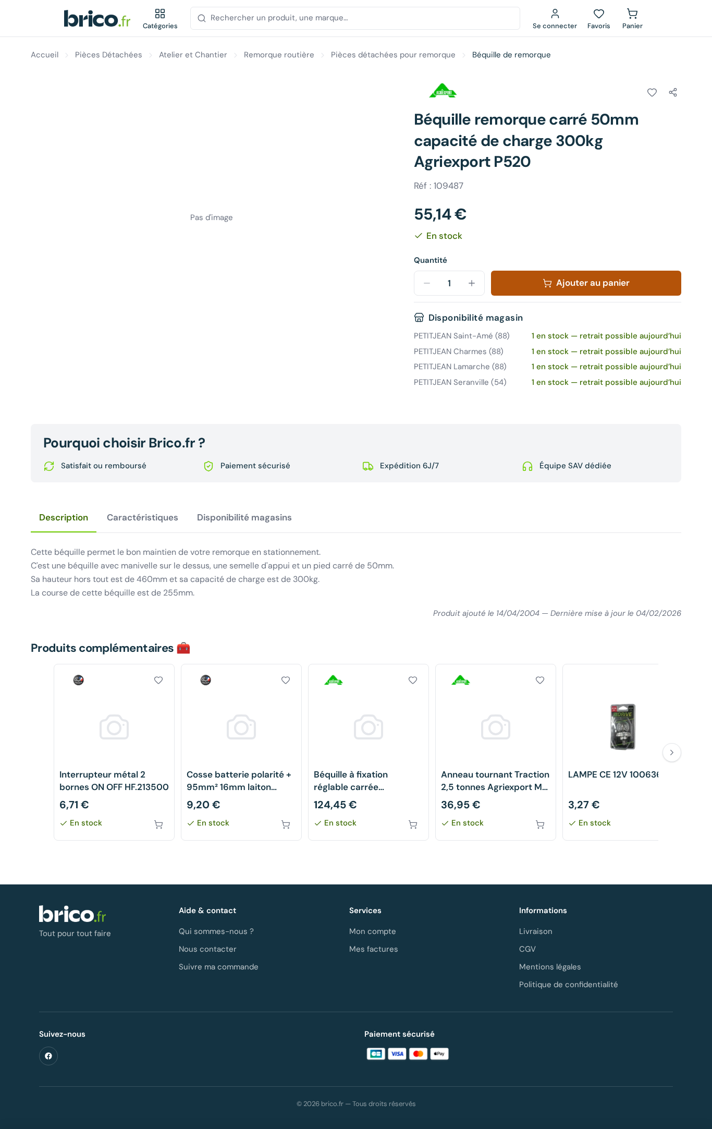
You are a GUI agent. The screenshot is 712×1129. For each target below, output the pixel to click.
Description (63, 517)
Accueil (44, 55)
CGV (527, 949)
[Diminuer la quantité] (426, 283)
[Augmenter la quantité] (471, 283)
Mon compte (372, 931)
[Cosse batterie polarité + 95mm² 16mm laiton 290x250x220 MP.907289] (241, 752)
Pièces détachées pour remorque (393, 55)
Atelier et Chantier (193, 55)
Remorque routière (279, 55)
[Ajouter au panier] (158, 824)
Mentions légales (550, 967)
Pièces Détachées (108, 55)
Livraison (536, 931)
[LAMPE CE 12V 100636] (623, 752)
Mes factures (373, 949)
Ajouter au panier (593, 282)
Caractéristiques (142, 517)
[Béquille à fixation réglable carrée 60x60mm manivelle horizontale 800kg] (368, 752)
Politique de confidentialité (568, 984)
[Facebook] (48, 1056)
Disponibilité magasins (244, 517)
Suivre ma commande (219, 967)
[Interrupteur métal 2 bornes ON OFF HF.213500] (114, 752)
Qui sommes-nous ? (216, 931)
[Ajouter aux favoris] (652, 92)
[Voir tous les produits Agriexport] (443, 90)
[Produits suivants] (671, 752)
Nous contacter (208, 949)
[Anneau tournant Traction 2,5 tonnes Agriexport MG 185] (496, 752)
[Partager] (673, 92)
